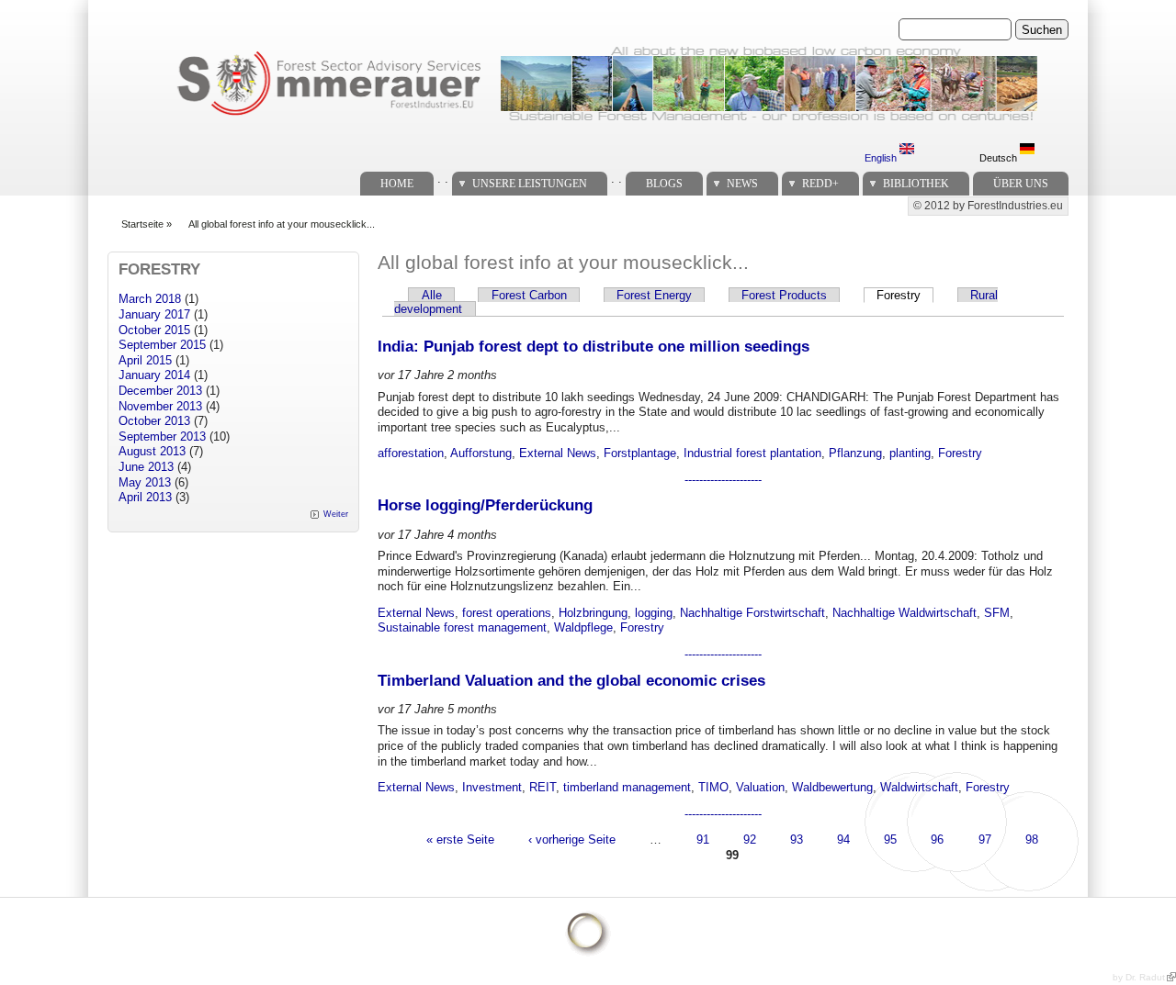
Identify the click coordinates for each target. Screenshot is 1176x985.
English (882, 157)
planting (910, 453)
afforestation (411, 453)
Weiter (335, 514)
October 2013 (154, 421)
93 (796, 839)
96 (937, 839)
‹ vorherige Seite (572, 839)
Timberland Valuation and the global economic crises (571, 680)
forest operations (506, 613)
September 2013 (162, 436)
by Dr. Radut (1139, 977)
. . (442, 178)
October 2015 (154, 330)
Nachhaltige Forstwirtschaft (752, 613)
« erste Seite (460, 839)
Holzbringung (593, 613)
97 (984, 839)
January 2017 (154, 314)
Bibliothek (916, 183)
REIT (542, 787)
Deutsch (999, 157)
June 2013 (146, 467)
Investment (492, 787)
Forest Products (784, 295)
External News (557, 453)
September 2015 (162, 345)
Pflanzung (855, 453)
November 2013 (160, 406)
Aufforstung (481, 453)
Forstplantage (640, 453)
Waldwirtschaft (919, 787)
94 (843, 839)
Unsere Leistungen (529, 183)
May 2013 (145, 482)
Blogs (664, 183)
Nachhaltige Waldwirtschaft (904, 613)
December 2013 (160, 390)
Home (396, 183)
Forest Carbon (529, 295)
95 (890, 839)
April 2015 (145, 360)
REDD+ (820, 183)
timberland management (627, 787)
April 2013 (145, 497)
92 (749, 839)
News (742, 183)
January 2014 (154, 375)
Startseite (142, 223)
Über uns (1020, 183)
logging (654, 613)
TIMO (713, 787)
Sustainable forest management (462, 627)
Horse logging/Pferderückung (485, 505)
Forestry (904, 295)
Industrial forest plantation (752, 453)
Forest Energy (654, 295)
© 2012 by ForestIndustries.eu (988, 205)
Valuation (760, 787)
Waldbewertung (832, 787)
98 (1031, 839)
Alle (432, 295)
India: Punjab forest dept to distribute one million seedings (593, 346)
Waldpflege (583, 627)
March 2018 (150, 299)
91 (702, 839)
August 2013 (152, 451)
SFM (997, 613)
